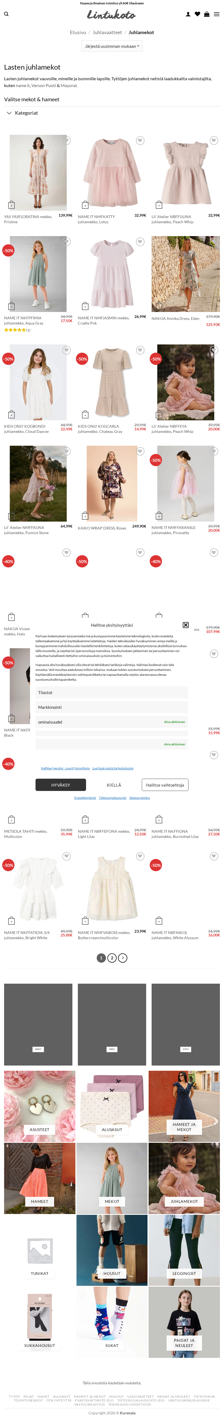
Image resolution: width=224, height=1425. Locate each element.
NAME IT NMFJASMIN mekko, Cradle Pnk (103, 320)
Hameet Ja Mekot (90, 1396)
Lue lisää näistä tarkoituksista (112, 768)
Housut (116, 1396)
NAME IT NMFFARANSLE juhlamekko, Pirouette (174, 530)
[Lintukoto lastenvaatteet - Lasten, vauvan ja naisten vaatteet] (112, 14)
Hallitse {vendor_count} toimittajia (65, 768)
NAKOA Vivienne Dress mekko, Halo (24, 631)
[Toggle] (9, 114)
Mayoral (68, 85)
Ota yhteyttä (59, 1400)
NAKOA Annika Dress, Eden (175, 318)
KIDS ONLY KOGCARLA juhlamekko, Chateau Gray (100, 429)
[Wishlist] (197, 14)
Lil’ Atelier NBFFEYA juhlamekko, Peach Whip (172, 429)
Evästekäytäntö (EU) (94, 1400)
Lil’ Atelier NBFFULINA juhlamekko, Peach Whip (172, 219)
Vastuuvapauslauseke (189, 1400)
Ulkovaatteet (140, 1396)
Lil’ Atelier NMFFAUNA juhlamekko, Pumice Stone (26, 530)
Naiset (43, 1396)
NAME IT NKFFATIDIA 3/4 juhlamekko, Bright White (26, 935)
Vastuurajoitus (139, 798)
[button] (185, 624)
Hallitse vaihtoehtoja (165, 785)
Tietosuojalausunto (112, 798)
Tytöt (14, 1396)
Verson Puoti (43, 85)
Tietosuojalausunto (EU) (141, 1400)
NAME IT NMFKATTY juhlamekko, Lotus (96, 219)
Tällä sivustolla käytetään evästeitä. (112, 1383)
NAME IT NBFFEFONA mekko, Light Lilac (104, 834)
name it (23, 85)
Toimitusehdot (28, 1400)
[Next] (122, 958)
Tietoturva (204, 1396)
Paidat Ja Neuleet (173, 1396)
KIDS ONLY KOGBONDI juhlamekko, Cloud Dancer (26, 429)
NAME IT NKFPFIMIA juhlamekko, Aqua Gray (23, 320)
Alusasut (61, 1396)
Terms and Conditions (129, 1404)
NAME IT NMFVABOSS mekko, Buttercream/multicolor (104, 935)
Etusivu (78, 32)
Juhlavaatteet (107, 32)
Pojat (28, 1396)
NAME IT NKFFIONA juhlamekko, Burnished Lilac (175, 834)
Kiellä (114, 785)
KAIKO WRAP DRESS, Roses (102, 528)
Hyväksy (60, 785)
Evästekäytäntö (85, 798)
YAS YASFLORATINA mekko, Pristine (28, 219)
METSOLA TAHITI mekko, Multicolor (25, 834)
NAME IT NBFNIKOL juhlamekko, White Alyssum (175, 935)
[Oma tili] (188, 14)
